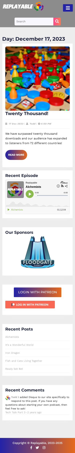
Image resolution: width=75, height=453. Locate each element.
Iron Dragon (12, 352)
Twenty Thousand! (26, 113)
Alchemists (12, 336)
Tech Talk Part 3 (15, 412)
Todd (32, 124)
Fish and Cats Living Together (23, 360)
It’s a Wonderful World (19, 344)
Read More (17, 156)
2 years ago (34, 412)
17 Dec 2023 (16, 124)
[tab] (68, 8)
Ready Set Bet (14, 368)
